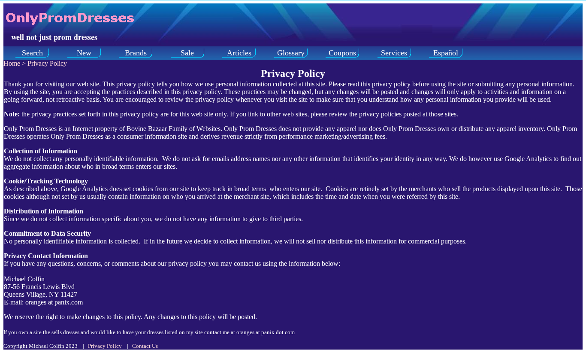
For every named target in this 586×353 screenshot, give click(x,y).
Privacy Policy (47, 63)
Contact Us (145, 346)
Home (11, 63)
